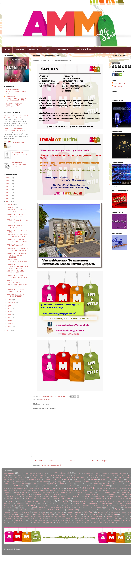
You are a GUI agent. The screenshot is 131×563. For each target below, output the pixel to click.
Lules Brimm (118, 86)
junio (9, 311)
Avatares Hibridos (18, 142)
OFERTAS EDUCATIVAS (86, 508)
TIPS (87, 520)
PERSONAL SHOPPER (10, 512)
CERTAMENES (47, 479)
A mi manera (9, 473)
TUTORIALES (108, 521)
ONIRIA (108, 508)
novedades (27, 508)
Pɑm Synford (102, 510)
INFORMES (88, 496)
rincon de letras (14, 516)
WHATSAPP (87, 523)
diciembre (11, 204)
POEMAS (60, 512)
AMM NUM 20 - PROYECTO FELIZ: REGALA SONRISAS (17, 240)
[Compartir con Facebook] (78, 396)
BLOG (15, 477)
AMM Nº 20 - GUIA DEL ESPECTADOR (15, 272)
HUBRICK (122, 494)
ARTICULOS (43, 475)
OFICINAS (100, 508)
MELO (11, 503)
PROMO (112, 512)
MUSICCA (44, 506)
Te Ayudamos (10, 96)
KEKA (34, 498)
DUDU (40, 486)
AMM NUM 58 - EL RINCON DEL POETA (19, 153)
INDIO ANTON (33, 496)
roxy (48, 516)
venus (43, 523)
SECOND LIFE (73, 516)
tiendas (81, 521)
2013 (8, 330)
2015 (8, 198)
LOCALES (11, 501)
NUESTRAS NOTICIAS (39, 508)
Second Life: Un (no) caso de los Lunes (16, 92)
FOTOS (118, 490)
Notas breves (87, 506)
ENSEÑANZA (116, 486)
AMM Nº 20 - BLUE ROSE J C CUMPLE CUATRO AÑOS (17, 250)
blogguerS (34, 477)
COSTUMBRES (116, 482)
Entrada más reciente (43, 460)
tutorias (117, 521)
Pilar (43, 512)
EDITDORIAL (61, 486)
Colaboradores (62, 50)
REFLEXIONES (61, 514)
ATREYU (75, 475)
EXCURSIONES (72, 488)
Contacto (19, 50)
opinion (116, 508)
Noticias (114, 506)
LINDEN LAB (111, 498)
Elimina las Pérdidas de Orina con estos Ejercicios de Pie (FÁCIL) (16, 99)
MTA (16, 506)
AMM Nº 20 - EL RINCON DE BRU (17, 231)
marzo (10, 320)
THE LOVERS (61, 521)
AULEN (82, 475)
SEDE (83, 516)
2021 (8, 181)
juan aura (19, 498)
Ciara (74, 479)
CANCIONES (100, 477)
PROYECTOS (121, 512)
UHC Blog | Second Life (14, 103)
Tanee (115, 518)
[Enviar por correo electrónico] (70, 396)
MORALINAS (8, 506)
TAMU (107, 518)
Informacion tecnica (59, 496)
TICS (75, 521)
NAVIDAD (58, 506)
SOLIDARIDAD (66, 518)
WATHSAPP (78, 523)
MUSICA (31, 505)
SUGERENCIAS (84, 518)
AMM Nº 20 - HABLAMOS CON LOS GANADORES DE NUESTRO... (17, 221)
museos (22, 506)
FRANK (125, 490)
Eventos (60, 488)
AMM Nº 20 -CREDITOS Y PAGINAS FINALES (16, 290)
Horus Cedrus (111, 494)
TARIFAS (122, 518)
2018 (8, 190)
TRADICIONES (97, 521)
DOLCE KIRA (32, 486)
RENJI (104, 514)
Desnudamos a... (117, 484)
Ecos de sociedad (49, 486)
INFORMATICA (75, 496)
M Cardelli (76, 501)
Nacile (51, 506)
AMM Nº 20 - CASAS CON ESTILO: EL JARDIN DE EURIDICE (16, 255)
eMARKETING (105, 486)
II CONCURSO (14, 496)
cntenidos (103, 479)
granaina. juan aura (47, 492)
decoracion (79, 484)
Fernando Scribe (52, 490)
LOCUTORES (22, 501)
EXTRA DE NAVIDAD (116, 488)
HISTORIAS (64, 494)
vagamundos (26, 523)
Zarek (112, 523)
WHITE (95, 523)
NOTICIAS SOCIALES (10, 508)
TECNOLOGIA (19, 520)
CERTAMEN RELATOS (33, 479)
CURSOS (53, 484)
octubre (10, 300)
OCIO (73, 508)
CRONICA (6, 484)
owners (6, 510)
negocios (66, 506)
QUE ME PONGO (9, 514)
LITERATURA (123, 498)
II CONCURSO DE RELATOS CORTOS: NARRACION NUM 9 (14, 130)
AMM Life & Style (62, 473)
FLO (79, 490)
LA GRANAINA (44, 498)
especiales (39, 488)
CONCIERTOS (10, 482)
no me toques (75, 506)
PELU (110, 510)
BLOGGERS (23, 477)
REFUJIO (78, 514)
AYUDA (98, 475)
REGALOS (86, 514)
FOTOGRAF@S (97, 490)
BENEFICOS (120, 475)
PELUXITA (118, 510)
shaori (116, 516)
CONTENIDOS (101, 481)
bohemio (41, 477)
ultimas (5, 523)
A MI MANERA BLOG (25, 473)
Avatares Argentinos (12, 89)
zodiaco (119, 523)
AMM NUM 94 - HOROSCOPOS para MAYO (19, 165)
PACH (16, 510)
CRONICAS (15, 484)
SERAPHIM (109, 516)
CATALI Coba (19, 479)
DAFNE (62, 484)
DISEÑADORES (19, 486)
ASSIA (68, 475)
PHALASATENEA (24, 512)
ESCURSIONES (29, 488)
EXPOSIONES (104, 488)
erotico (6, 488)
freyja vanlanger (8, 492)
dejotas (87, 484)
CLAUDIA (82, 479)
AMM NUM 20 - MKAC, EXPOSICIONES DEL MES (17, 276)
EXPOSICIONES (88, 488)
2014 (8, 201)
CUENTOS (25, 484)
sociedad (56, 518)
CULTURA (33, 484)
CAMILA (91, 477)
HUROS (6, 496)
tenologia (52, 521)
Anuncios (87, 473)
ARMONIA (123, 473)
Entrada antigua (99, 460)
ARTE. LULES (23, 475)
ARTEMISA (33, 475)
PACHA (23, 509)
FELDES (12, 490)
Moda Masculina (107, 503)
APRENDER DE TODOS (99, 473)
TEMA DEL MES (33, 521)
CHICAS (56, 479)
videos (63, 523)
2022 (8, 178)
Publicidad (34, 50)
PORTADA (88, 512)
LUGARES (44, 501)
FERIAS (33, 490)
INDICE (25, 496)
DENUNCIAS (96, 484)
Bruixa (50, 477)
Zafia (106, 523)
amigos (51, 473)
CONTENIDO (86, 482)
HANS (18, 494)
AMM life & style (119, 83)
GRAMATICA (35, 492)
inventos (112, 496)
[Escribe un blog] (73, 396)
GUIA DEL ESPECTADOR (85, 492)
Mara (109, 501)
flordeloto (85, 490)
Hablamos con (10, 494)
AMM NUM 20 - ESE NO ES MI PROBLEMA (17, 286)
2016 (8, 196)
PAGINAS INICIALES (55, 510)
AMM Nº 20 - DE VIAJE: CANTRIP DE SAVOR (15, 245)
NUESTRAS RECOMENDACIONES (58, 508)
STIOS (75, 518)
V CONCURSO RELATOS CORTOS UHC (14, 106)
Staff (47, 50)
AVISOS (90, 475)
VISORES (69, 523)
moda (66, 503)
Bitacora (6, 477)
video (57, 523)
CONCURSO (20, 482)
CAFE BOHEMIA (70, 477)
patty (94, 510)
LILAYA (91, 498)
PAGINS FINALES (72, 510)
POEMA (51, 512)
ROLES (25, 516)
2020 (8, 184)
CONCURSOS (31, 482)
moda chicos (93, 503)
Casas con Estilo (123, 477)
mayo (9, 314)
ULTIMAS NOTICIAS (15, 523)
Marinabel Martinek (118, 501)
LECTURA (77, 498)
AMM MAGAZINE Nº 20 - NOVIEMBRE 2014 (16, 295)
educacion (83, 486)
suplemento (94, 518)
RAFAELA (37, 514)
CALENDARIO (81, 477)
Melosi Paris (19, 503)
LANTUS (56, 498)
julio (9, 309)
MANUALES (102, 501)
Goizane (24, 492)
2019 (8, 187)
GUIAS (100, 492)
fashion (6, 490)
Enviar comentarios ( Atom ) (51, 465)
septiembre (11, 303)
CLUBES (94, 479)
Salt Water (62, 516)
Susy (101, 518)
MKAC (57, 503)
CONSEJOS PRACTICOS (73, 482)
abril (9, 317)
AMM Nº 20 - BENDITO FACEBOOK (15, 226)
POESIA (69, 512)
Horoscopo (87, 494)
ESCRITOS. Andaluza (16, 488)
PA (11, 510)
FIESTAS (63, 490)
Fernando (42, 490)
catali (11, 479)
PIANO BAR (36, 512)
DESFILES (105, 484)
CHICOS (66, 479)
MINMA (41, 503)
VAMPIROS (36, 523)
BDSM (112, 475)
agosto (10, 306)
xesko (100, 523)
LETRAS (84, 498)
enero (10, 326)
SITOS (45, 518)
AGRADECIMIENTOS (40, 473)
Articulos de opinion (56, 475)
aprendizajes (114, 473)
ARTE (13, 475)
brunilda (58, 477)
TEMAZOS (43, 521)
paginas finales (45, 399)
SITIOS (123, 516)
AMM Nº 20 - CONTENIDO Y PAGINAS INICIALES (17, 215)
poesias (78, 512)
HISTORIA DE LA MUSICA (51, 494)
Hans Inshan (26, 494)
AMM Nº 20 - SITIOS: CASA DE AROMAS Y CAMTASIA (17, 236)
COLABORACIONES (115, 479)
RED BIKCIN (47, 514)
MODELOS (120, 503)
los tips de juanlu (33, 501)
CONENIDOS (44, 482)
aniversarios (78, 473)
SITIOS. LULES (37, 518)
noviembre (11, 207)
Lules (51, 501)
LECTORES (66, 498)
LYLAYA (65, 501)
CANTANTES (110, 477)
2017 (8, 193)
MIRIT (49, 503)
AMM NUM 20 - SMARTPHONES (13, 281)
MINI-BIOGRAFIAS (31, 503)
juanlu (27, 498)
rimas (5, 516)
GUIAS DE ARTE (111, 492)
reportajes (113, 514)
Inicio (72, 460)
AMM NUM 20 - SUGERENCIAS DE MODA (17, 261)
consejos (59, 482)
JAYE (7, 498)
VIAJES (49, 523)
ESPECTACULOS (49, 488)
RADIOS (27, 514)
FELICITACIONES (23, 490)
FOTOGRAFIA (108, 490)
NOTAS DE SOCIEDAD (101, 506)
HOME (7, 50)
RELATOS (94, 514)
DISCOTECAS (7, 486)
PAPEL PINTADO (85, 510)
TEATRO (9, 521)
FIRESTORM (71, 490)
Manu (92, 501)
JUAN (12, 498)
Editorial (70, 485)
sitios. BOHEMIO (25, 518)
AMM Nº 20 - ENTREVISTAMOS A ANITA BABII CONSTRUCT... (17, 266)
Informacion (45, 496)
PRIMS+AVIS (102, 512)
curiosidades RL (43, 484)
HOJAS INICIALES (75, 494)
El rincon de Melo (94, 486)
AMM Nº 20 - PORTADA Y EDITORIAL (16, 211)
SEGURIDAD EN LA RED (95, 516)
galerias (17, 492)
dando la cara (70, 484)
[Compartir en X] (75, 396)
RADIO (18, 514)
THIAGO (69, 521)
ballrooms (105, 475)
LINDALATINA (99, 498)
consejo (52, 482)
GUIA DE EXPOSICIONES (64, 492)
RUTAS (54, 516)
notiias (20, 508)
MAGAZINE (84, 501)
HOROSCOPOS (97, 494)
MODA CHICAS (79, 503)
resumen (123, 514)
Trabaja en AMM (82, 50)
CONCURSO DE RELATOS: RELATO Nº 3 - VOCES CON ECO (16, 117)
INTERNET (100, 496)
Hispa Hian (37, 494)
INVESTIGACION (123, 496)
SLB (50, 518)
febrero (10, 323)
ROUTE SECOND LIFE (37, 516)
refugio (71, 514)
